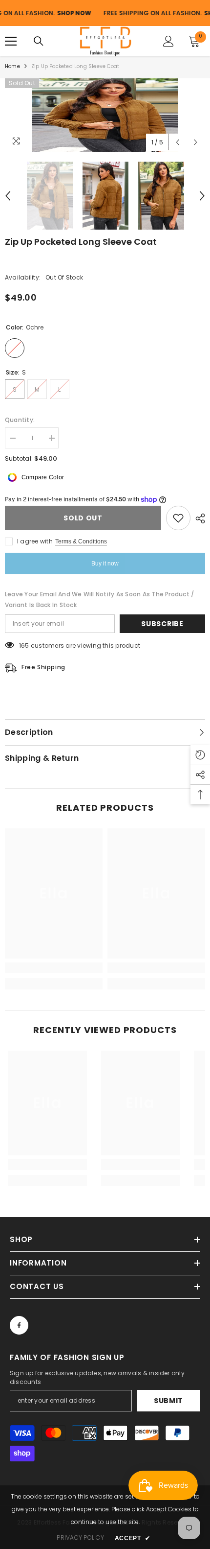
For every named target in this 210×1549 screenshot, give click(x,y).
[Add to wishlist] (178, 518)
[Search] (38, 41)
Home (12, 66)
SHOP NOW (54, 13)
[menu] (11, 41)
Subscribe (162, 624)
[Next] (195, 142)
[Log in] (168, 41)
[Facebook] (19, 1325)
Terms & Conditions (81, 541)
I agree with (35, 541)
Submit (168, 1401)
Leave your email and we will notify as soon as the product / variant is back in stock (99, 599)
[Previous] (177, 142)
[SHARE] (197, 518)
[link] (54, 967)
